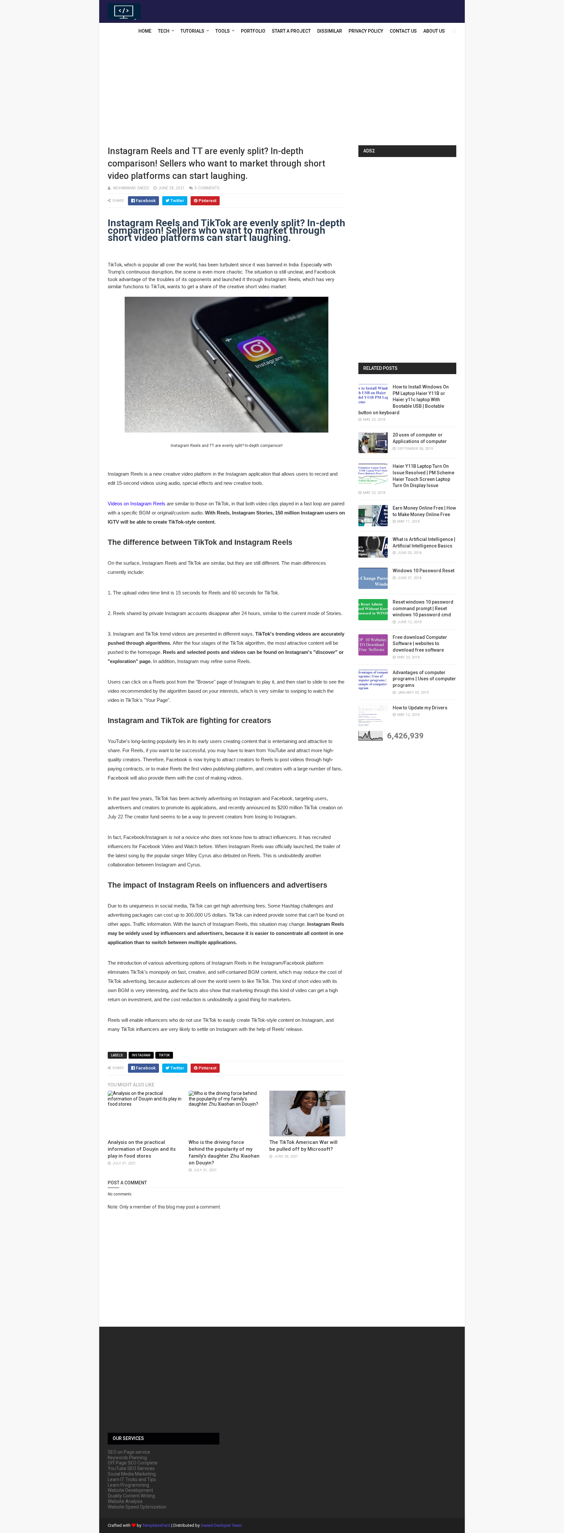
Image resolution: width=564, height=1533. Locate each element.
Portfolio (253, 31)
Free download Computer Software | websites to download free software (420, 644)
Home (144, 31)
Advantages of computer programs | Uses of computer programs (424, 679)
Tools (222, 31)
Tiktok (164, 1055)
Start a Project (291, 31)
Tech (163, 31)
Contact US (403, 31)
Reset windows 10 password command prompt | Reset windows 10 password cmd (423, 608)
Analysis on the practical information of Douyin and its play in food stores (142, 1149)
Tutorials (192, 31)
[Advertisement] (282, 93)
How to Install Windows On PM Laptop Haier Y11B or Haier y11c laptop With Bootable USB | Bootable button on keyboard (403, 399)
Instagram (141, 1055)
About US (434, 31)
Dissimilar (329, 31)
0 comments (207, 188)
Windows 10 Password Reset (423, 570)
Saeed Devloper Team (221, 1525)
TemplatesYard (156, 1525)
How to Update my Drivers (420, 707)
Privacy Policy (366, 31)
